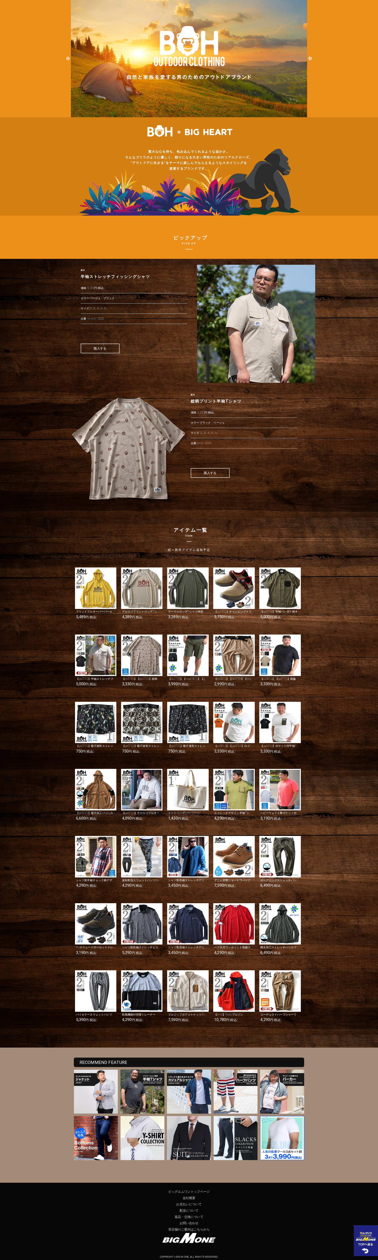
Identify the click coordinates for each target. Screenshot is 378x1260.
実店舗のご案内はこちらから (189, 1229)
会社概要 (189, 1198)
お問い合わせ (189, 1223)
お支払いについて (189, 1204)
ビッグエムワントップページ (189, 1192)
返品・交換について (189, 1217)
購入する (100, 348)
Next (310, 59)
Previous (68, 59)
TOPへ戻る (366, 1240)
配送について (189, 1210)
